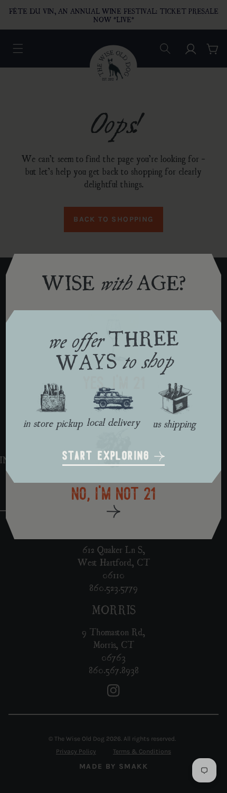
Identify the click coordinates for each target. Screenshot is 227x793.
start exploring (108, 456)
